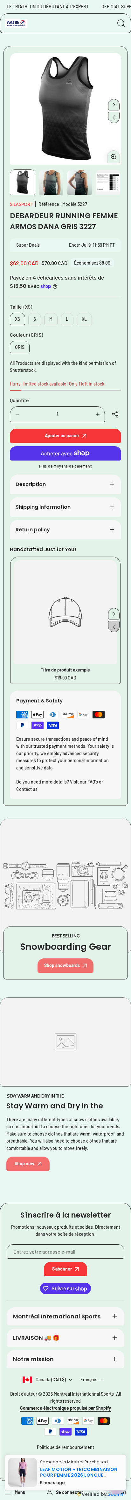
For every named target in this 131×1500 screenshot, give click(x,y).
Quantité (19, 400)
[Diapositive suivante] (114, 104)
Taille (21, 307)
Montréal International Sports (56, 1316)
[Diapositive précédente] (114, 117)
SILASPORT (21, 204)
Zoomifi (116, 1494)
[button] (116, 414)
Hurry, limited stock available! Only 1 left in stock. (58, 383)
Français (88, 1379)
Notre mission (33, 1359)
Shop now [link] (24, 1163)
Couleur (26, 335)
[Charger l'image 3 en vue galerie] (79, 182)
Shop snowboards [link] (62, 965)
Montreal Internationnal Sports (84, 1394)
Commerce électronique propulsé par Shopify (65, 1408)
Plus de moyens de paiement (65, 466)
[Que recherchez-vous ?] (121, 23)
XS (17, 319)
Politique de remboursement (65, 1447)
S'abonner (62, 1268)
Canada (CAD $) (51, 1379)
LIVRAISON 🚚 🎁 (36, 1338)
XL (84, 319)
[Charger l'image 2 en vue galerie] (51, 182)
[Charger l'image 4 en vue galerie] (108, 182)
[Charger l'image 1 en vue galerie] (22, 182)
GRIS (19, 347)
